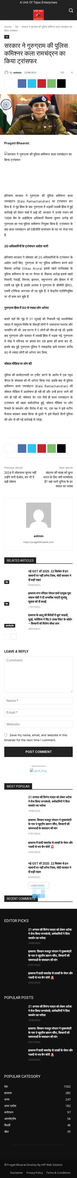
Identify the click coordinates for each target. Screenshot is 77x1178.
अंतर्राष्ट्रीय (10, 625)
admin (17, 72)
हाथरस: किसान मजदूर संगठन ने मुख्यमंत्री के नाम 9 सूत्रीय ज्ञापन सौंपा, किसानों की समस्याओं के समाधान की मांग (49, 824)
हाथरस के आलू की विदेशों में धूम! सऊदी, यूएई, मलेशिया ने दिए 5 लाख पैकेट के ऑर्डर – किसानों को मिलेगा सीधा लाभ (50, 619)
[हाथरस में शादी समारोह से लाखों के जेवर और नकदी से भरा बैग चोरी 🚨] (14, 848)
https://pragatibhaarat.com (38, 542)
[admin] (7, 72)
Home (8, 27)
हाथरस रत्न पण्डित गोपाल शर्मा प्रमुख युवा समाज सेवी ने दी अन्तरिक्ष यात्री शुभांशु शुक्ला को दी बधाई (49, 597)
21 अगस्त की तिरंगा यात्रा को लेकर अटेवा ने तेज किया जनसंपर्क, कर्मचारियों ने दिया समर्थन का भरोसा (50, 801)
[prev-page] (7, 636)
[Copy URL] (61, 83)
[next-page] (13, 636)
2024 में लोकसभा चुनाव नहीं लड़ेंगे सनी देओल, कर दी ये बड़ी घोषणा (20, 477)
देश (16, 27)
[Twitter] (32, 83)
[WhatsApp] (51, 83)
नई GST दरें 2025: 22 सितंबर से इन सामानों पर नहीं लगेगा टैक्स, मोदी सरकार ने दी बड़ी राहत (49, 575)
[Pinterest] (41, 83)
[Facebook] (22, 83)
